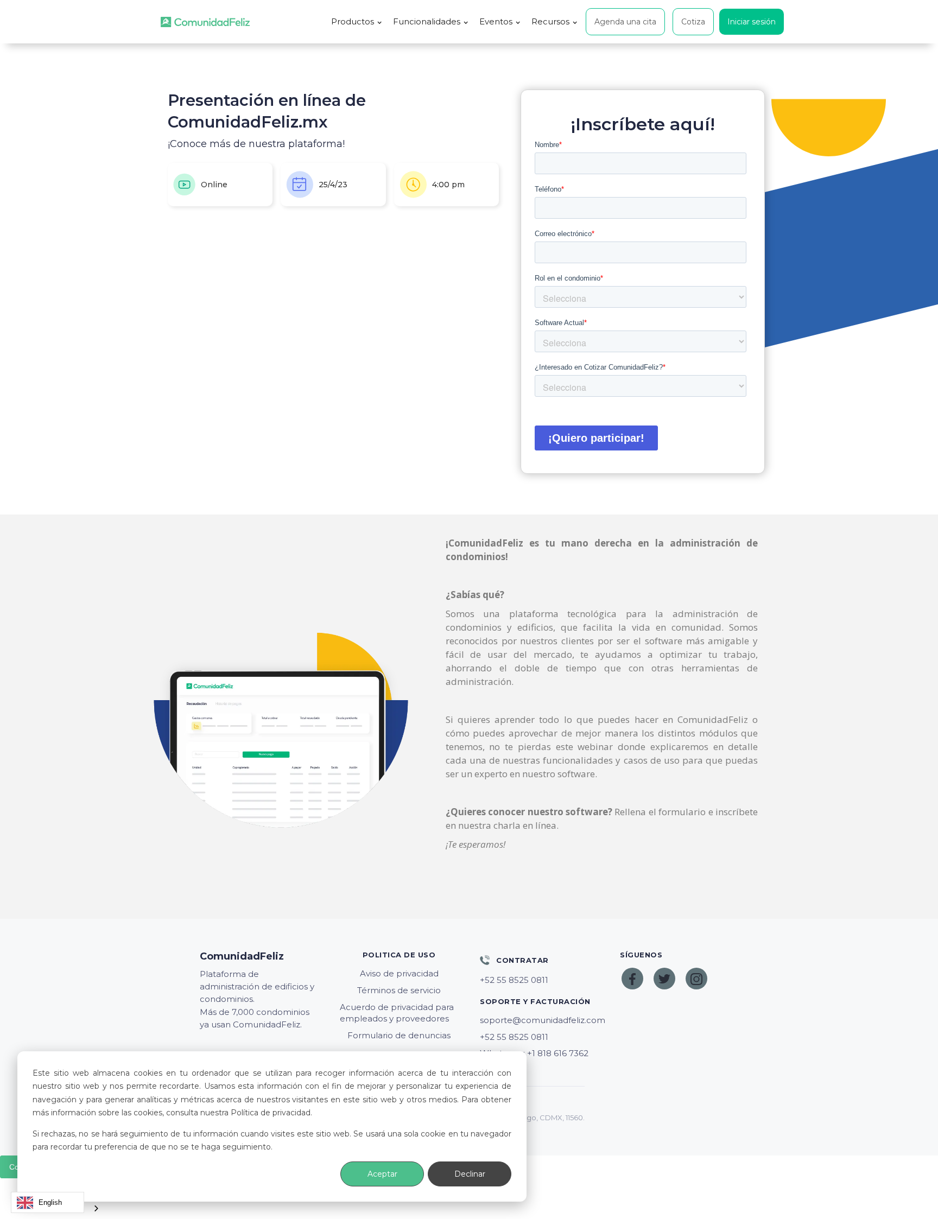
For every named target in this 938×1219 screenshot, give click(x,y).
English (50, 1202)
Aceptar (382, 1174)
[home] (205, 22)
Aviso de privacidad (399, 973)
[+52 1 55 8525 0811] (539, 980)
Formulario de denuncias (399, 1035)
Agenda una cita (625, 22)
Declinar (469, 1174)
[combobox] (47, 1202)
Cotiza (693, 22)
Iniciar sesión (751, 22)
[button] (356, 21)
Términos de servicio (399, 990)
